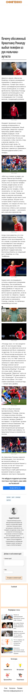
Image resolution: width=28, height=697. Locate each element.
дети (13, 497)
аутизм (8, 497)
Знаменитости (8, 669)
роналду (18, 497)
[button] (2, 307)
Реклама (19, 688)
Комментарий (8, 558)
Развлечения (20, 680)
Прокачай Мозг (8, 680)
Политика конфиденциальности (13, 691)
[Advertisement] (14, 19)
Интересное (20, 669)
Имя (5, 569)
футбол (9, 500)
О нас (5, 688)
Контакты (12, 688)
